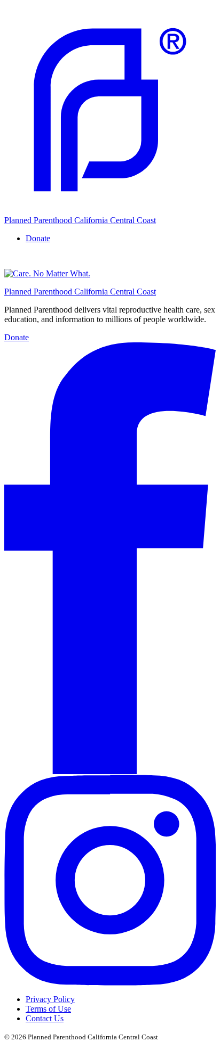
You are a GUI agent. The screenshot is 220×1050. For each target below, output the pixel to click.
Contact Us (45, 1018)
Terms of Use (48, 1008)
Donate (16, 337)
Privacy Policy (50, 999)
